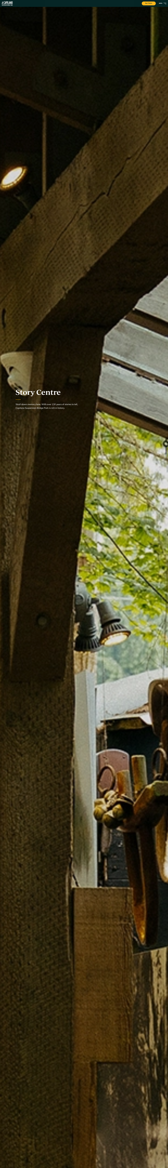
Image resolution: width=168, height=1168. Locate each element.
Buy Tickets (148, 3)
